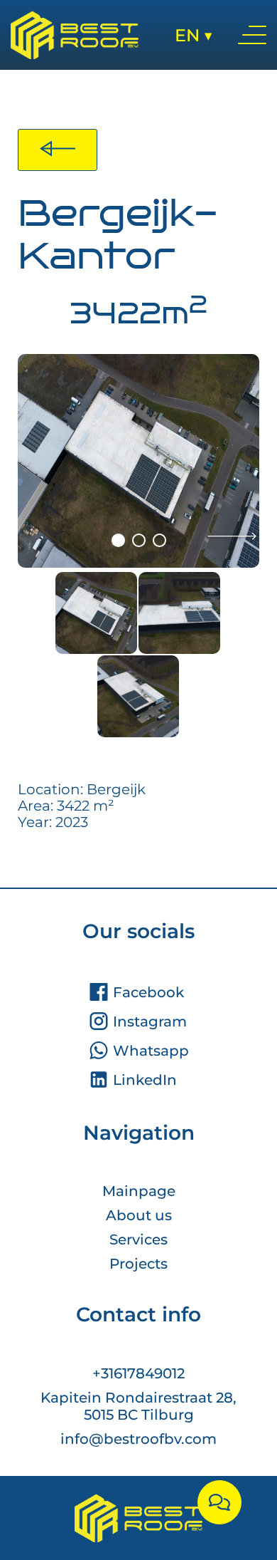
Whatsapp (151, 1050)
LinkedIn (145, 1079)
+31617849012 (138, 1373)
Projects (138, 1263)
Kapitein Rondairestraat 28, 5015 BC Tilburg (138, 1406)
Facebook (148, 992)
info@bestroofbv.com (138, 1438)
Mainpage (138, 1191)
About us (139, 1215)
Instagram (150, 1021)
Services (138, 1239)
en (194, 35)
